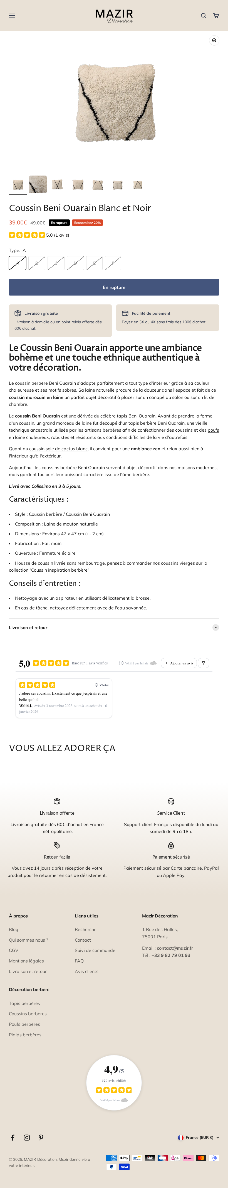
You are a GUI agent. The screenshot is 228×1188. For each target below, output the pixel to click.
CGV (13, 950)
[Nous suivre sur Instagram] (27, 1137)
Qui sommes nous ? (28, 940)
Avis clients (86, 971)
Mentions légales (26, 961)
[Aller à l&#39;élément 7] (138, 185)
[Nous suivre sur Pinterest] (41, 1137)
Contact (83, 940)
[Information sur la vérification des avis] (121, 663)
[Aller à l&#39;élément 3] (58, 185)
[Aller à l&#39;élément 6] (118, 185)
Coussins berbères (28, 1013)
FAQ (79, 961)
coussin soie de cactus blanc (58, 448)
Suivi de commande (95, 950)
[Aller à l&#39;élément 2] (38, 185)
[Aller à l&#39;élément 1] (18, 185)
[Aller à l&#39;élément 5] (98, 185)
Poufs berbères (24, 1024)
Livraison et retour (28, 971)
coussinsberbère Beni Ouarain (73, 467)
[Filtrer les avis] (203, 663)
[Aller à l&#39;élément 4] (78, 185)
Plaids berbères (25, 1034)
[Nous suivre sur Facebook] (12, 1137)
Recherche (85, 929)
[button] (39, 235)
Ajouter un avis (181, 663)
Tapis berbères (24, 1003)
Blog (13, 929)
